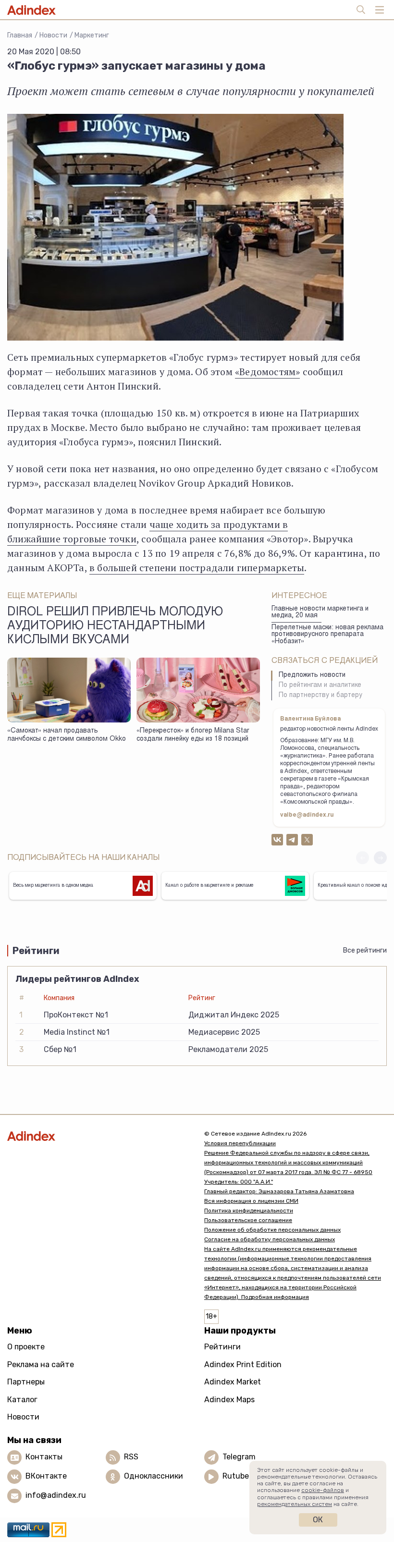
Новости (53, 35)
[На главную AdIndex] (98, 1135)
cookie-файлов (322, 1490)
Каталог (22, 1399)
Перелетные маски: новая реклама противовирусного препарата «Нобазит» (327, 634)
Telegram (239, 1456)
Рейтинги (222, 1346)
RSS (131, 1456)
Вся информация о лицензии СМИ (251, 1201)
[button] (380, 857)
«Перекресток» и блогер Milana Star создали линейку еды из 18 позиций (192, 735)
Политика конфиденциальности (248, 1210)
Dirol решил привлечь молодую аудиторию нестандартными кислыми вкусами (115, 627)
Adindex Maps (229, 1399)
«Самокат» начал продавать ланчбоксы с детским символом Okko (66, 735)
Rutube (235, 1476)
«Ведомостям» (267, 371)
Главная (19, 35)
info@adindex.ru (55, 1495)
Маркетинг (91, 35)
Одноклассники (153, 1476)
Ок (318, 1519)
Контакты (43, 1456)
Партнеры (26, 1381)
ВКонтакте (46, 1476)
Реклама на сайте (40, 1364)
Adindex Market (232, 1381)
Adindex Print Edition (243, 1364)
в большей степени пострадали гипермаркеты (196, 567)
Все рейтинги (365, 950)
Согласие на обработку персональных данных (269, 1239)
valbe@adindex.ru (307, 815)
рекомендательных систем (294, 1504)
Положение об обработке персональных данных (272, 1229)
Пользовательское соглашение (248, 1220)
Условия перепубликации (240, 1143)
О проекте (26, 1346)
